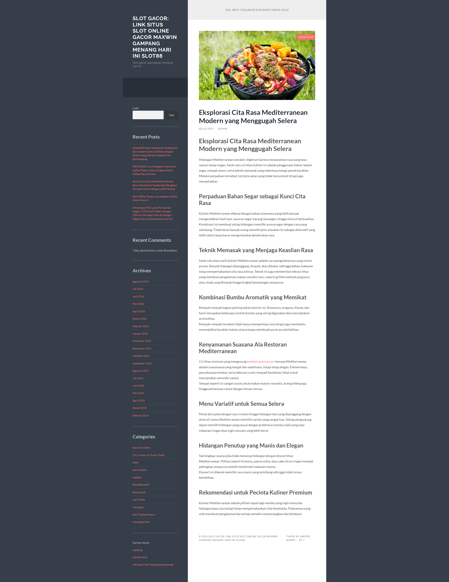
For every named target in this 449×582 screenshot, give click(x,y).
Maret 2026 (140, 318)
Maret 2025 (140, 407)
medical (137, 477)
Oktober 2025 (141, 355)
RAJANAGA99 (141, 484)
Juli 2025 (138, 378)
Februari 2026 (141, 326)
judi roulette (140, 469)
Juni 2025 (138, 385)
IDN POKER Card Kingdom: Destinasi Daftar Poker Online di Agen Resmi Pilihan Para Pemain (154, 170)
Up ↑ (302, 540)
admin (222, 128)
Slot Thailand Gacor (144, 514)
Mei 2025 (138, 393)
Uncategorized (141, 521)
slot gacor (138, 507)
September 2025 (142, 363)
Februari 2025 (141, 415)
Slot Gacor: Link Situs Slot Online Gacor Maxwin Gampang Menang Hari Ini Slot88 (155, 37)
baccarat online (141, 447)
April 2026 (139, 311)
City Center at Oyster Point (149, 455)
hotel (136, 462)
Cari (136, 108)
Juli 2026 (138, 288)
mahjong (137, 549)
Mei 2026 (138, 303)
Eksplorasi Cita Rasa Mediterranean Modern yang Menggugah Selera (253, 116)
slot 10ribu (139, 499)
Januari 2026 (140, 333)
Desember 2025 (142, 340)
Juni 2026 (138, 296)
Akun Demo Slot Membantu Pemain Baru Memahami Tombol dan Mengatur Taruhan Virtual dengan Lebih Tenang (155, 185)
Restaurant (139, 492)
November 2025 (142, 348)
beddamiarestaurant (261, 361)
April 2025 (139, 400)
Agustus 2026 (141, 281)
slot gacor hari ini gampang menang (153, 564)
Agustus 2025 (141, 370)
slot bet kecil (140, 557)
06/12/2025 (206, 128)
